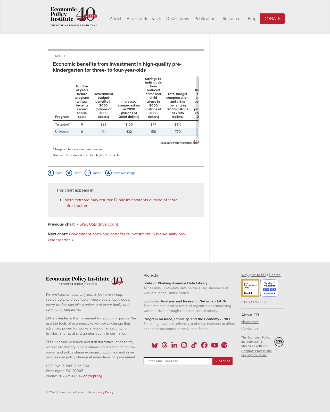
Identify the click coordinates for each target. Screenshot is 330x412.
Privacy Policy (104, 392)
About (115, 18)
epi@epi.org (92, 376)
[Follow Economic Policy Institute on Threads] (164, 347)
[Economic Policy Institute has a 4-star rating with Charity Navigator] (269, 289)
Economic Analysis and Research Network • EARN (185, 301)
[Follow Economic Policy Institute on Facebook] (204, 347)
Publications (206, 18)
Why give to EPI (253, 275)
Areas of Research (144, 18)
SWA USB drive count (98, 224)
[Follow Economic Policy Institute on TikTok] (194, 347)
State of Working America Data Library (176, 283)
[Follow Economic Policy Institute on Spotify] (224, 347)
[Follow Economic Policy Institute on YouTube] (214, 347)
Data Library (177, 18)
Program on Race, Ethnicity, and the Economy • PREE (187, 319)
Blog (252, 18)
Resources (233, 18)
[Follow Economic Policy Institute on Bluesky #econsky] (154, 347)
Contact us (249, 328)
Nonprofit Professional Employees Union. (256, 353)
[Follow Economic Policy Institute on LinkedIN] (174, 347)
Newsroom (250, 322)
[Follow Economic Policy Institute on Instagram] (184, 347)
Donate (272, 18)
